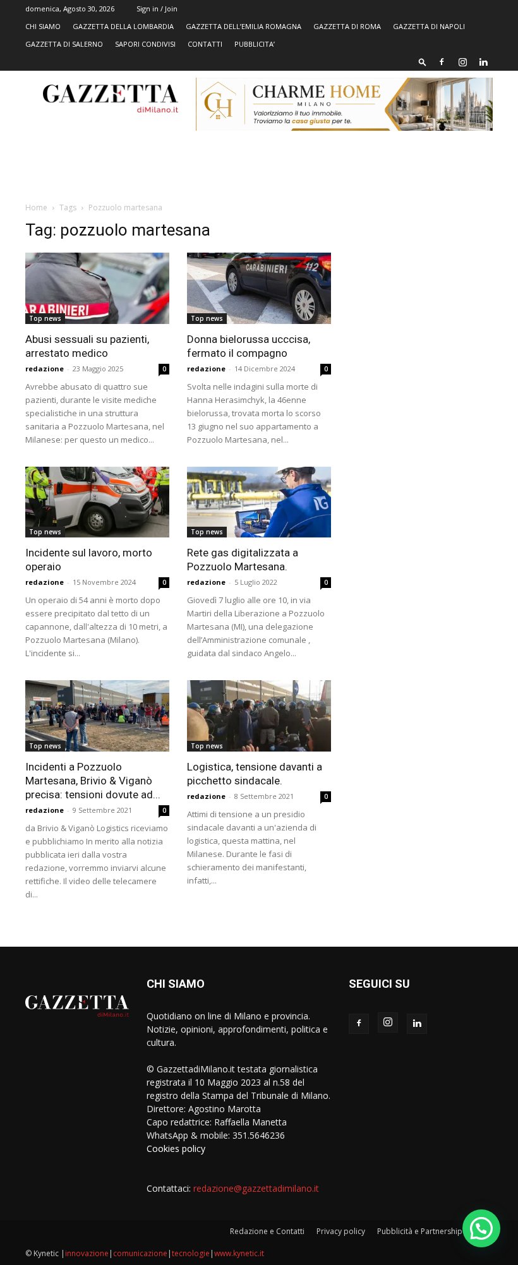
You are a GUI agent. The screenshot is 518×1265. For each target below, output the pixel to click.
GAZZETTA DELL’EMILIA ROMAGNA (243, 26)
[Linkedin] (483, 62)
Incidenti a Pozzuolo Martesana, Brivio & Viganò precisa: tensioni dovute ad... (92, 780)
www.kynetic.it (239, 1253)
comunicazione (140, 1253)
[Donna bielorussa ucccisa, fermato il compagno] (259, 288)
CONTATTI (205, 44)
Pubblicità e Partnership (419, 1231)
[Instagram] (462, 62)
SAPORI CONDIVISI (145, 44)
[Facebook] (441, 62)
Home (36, 207)
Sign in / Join (157, 8)
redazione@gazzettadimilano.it (256, 1188)
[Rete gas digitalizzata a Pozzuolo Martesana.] (259, 502)
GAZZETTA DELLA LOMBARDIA (123, 26)
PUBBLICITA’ (254, 44)
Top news (45, 318)
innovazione (87, 1253)
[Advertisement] (421, 297)
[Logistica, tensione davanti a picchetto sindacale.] (259, 716)
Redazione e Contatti (267, 1231)
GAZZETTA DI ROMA (347, 26)
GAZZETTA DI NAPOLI (429, 26)
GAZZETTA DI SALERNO (64, 44)
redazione (44, 368)
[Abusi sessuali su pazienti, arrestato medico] (97, 288)
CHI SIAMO (43, 26)
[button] (422, 61)
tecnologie (191, 1253)
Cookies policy (176, 1148)
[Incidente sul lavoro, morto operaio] (97, 502)
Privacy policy (340, 1231)
